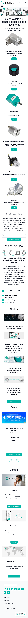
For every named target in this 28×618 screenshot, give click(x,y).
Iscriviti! (14, 542)
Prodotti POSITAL (14, 239)
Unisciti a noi (7, 611)
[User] (20, 2)
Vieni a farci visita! (14, 576)
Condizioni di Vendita (9, 608)
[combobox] (15, 235)
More (14, 207)
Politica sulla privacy (9, 603)
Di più (14, 58)
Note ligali (6, 600)
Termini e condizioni (9, 606)
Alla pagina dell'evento (14, 454)
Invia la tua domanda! (14, 506)
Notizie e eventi (14, 401)
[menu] (1, 5)
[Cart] (26, 2)
